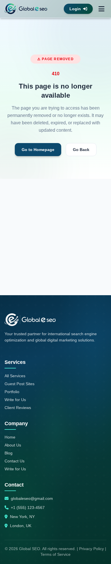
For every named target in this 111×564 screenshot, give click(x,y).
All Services (15, 376)
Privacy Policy (91, 548)
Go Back (81, 149)
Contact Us (14, 461)
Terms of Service (55, 554)
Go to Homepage (38, 149)
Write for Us (15, 399)
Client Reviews (18, 407)
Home (10, 437)
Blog (9, 453)
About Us (13, 445)
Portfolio (12, 391)
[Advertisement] (55, 237)
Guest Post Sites (19, 383)
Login (75, 9)
